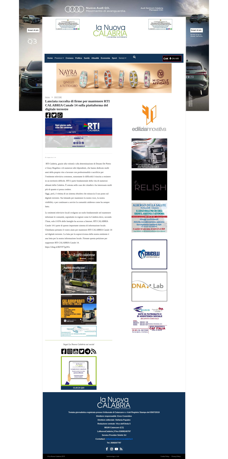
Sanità (87, 58)
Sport (114, 58)
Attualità (95, 58)
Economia (105, 58)
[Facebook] (106, 449)
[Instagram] (111, 449)
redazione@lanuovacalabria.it (119, 439)
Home (50, 58)
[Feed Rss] (121, 449)
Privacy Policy (176, 456)
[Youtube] (116, 449)
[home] (110, 30)
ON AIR (175, 58)
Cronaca (69, 58)
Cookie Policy (165, 456)
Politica (78, 58)
